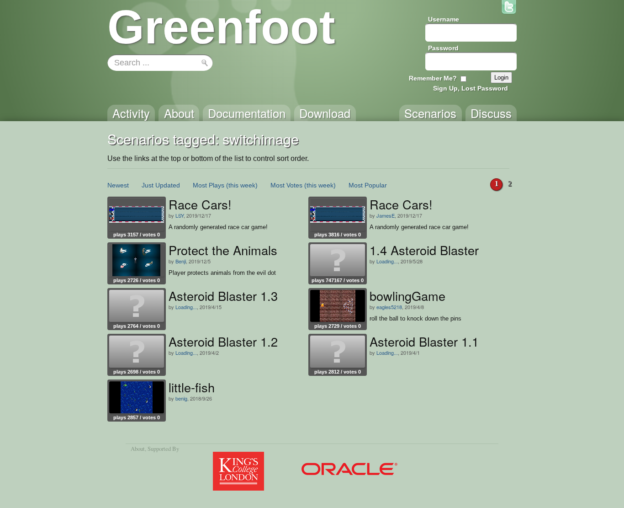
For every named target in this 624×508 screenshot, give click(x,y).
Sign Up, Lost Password (470, 88)
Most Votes (286, 185)
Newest (118, 185)
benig (181, 398)
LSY (179, 215)
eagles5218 (389, 306)
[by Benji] (136, 260)
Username (443, 19)
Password (443, 48)
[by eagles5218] (337, 305)
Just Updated (161, 185)
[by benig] (136, 397)
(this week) (242, 185)
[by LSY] (136, 214)
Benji (180, 261)
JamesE (385, 215)
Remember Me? (433, 78)
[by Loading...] (337, 260)
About (138, 448)
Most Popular (368, 185)
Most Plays (208, 185)
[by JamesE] (337, 214)
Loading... (387, 261)
